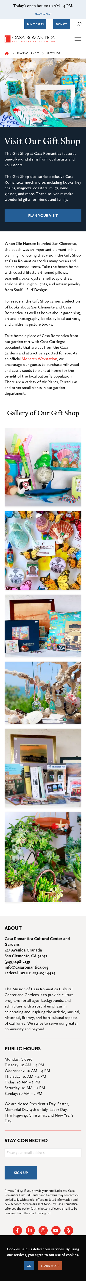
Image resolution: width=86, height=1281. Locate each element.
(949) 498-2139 (17, 961)
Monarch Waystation (39, 358)
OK (29, 1266)
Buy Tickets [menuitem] (35, 24)
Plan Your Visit (43, 14)
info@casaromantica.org (26, 967)
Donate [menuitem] (61, 24)
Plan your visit (43, 215)
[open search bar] (79, 24)
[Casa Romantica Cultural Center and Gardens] (30, 38)
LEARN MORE (50, 1266)
